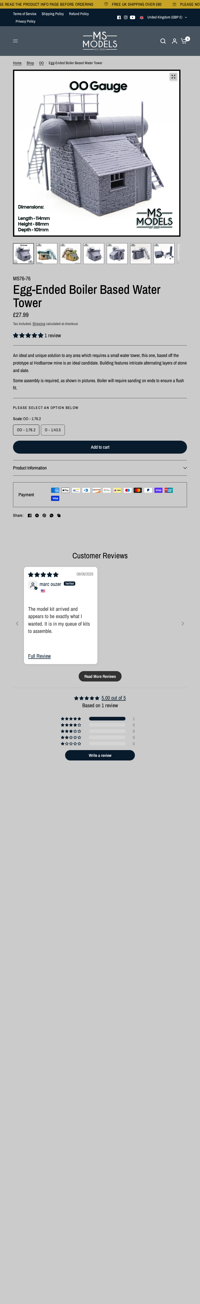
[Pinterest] (44, 515)
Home (17, 62)
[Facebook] (119, 17)
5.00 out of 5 (114, 697)
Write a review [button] (100, 755)
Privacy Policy (25, 21)
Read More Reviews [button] (100, 676)
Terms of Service (24, 13)
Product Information (30, 468)
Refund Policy (79, 13)
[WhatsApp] (51, 515)
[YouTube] (132, 17)
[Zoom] (173, 77)
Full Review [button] (39, 655)
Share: (18, 515)
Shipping (39, 323)
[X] (37, 515)
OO (41, 62)
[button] (29, 335)
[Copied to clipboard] (59, 515)
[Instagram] (125, 17)
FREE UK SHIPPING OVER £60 (123, 4)
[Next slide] (183, 623)
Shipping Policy (53, 13)
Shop (30, 62)
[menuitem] (26, 14)
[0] (182, 41)
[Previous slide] (17, 623)
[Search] (163, 41)
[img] (43, 574)
